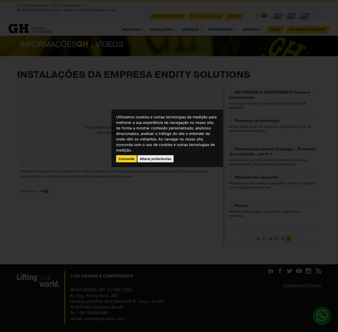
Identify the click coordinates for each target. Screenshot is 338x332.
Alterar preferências (155, 159)
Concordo (126, 159)
